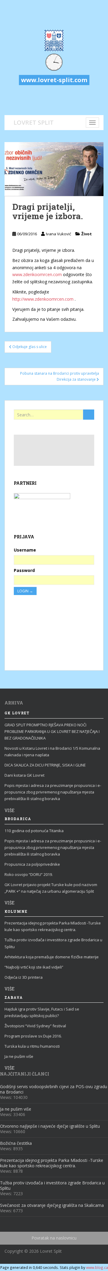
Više (9, 810)
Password (24, 570)
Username (25, 550)
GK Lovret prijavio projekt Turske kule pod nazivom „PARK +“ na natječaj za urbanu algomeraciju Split (50, 888)
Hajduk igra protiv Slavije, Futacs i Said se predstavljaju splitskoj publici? (41, 1012)
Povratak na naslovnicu (54, 1238)
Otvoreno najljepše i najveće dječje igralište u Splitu (50, 1126)
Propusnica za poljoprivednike (32, 864)
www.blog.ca (97, 1267)
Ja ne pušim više (18, 1056)
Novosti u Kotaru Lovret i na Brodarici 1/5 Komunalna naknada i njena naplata (52, 752)
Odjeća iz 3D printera (23, 977)
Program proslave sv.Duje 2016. (33, 1036)
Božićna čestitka (16, 1143)
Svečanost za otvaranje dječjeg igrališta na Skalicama (52, 1205)
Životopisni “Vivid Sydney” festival (35, 1025)
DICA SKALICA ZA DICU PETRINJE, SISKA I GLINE (45, 765)
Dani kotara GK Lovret (24, 775)
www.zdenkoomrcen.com (37, 274)
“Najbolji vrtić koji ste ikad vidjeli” (33, 967)
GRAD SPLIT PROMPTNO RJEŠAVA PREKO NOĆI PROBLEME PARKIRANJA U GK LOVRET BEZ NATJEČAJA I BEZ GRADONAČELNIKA (52, 731)
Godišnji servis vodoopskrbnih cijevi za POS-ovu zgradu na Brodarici (53, 1089)
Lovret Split (34, 122)
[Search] (88, 414)
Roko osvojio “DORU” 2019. (28, 874)
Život (86, 234)
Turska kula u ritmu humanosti (32, 1046)
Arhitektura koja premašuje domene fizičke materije (51, 957)
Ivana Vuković (58, 234)
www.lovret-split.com (54, 80)
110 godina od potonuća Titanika (34, 830)
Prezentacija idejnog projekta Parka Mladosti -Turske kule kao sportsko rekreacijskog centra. (52, 926)
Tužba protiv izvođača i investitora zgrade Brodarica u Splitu (53, 943)
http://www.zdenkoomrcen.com (43, 299)
